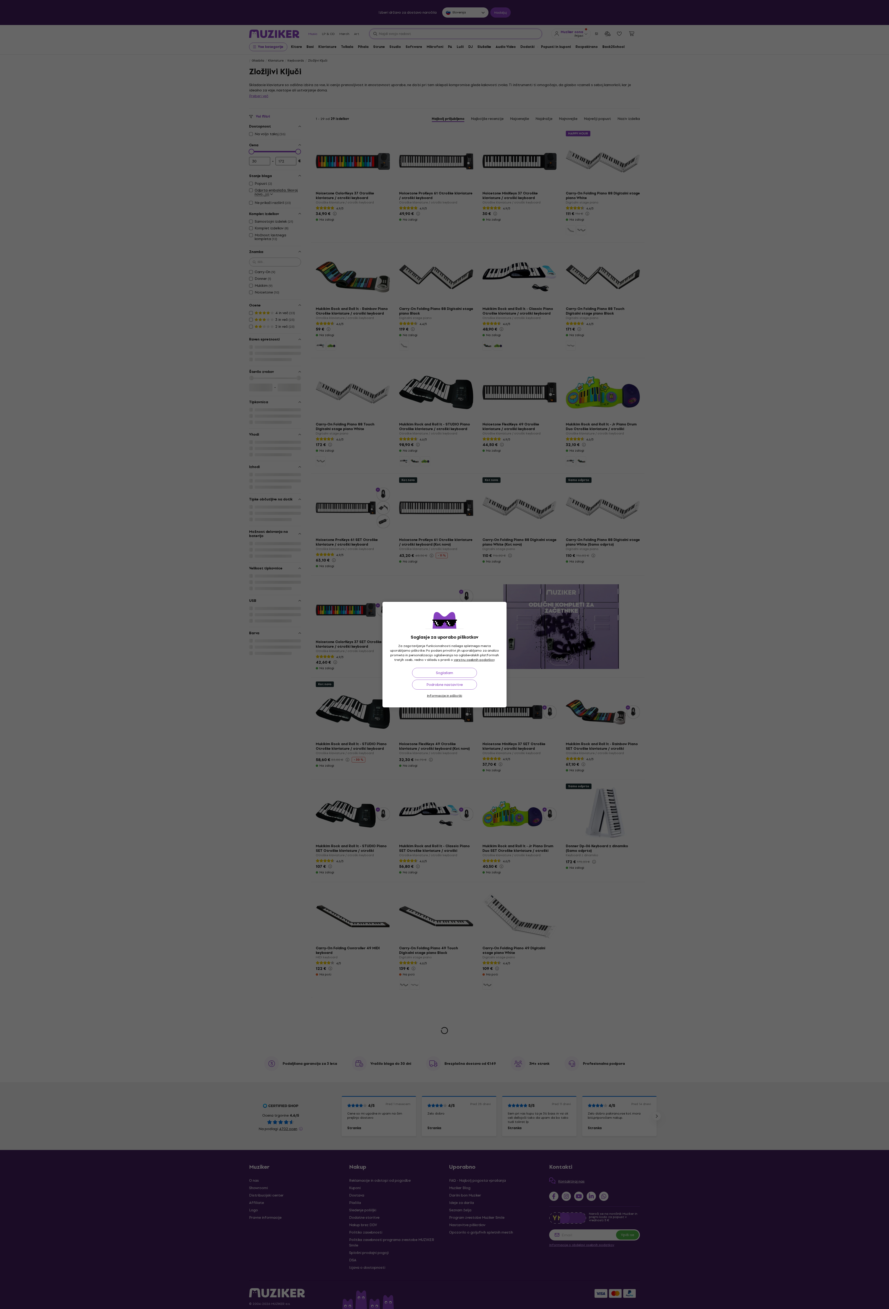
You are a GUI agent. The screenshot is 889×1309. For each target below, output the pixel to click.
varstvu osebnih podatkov (474, 659)
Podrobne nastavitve (444, 684)
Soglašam (444, 673)
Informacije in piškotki (444, 695)
